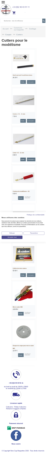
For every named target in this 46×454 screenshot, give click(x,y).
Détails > (23, 82)
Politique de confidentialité (35, 215)
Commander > (31, 82)
